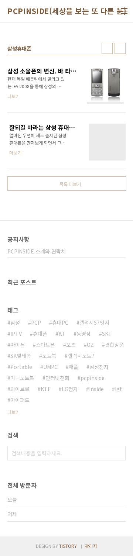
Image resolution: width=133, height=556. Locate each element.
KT (61, 333)
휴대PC (60, 322)
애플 (73, 366)
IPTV (16, 333)
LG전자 (70, 389)
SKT (107, 333)
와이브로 (20, 389)
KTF (46, 389)
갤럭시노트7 (81, 355)
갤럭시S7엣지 (94, 322)
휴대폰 (40, 333)
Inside (96, 389)
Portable (21, 366)
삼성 (15, 322)
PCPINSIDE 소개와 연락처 (36, 251)
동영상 (83, 333)
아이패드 (20, 400)
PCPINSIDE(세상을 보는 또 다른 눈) (66, 11)
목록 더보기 (70, 184)
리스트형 (120, 48)
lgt (118, 389)
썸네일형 (107, 48)
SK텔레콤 (20, 355)
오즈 (71, 344)
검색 (118, 453)
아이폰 (17, 344)
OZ (90, 344)
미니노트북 (22, 377)
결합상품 (114, 344)
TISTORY (68, 546)
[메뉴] (124, 11)
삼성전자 (99, 366)
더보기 (13, 412)
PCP (36, 322)
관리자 (91, 546)
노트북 (49, 355)
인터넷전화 (57, 377)
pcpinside (93, 377)
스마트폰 (45, 344)
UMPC (50, 366)
